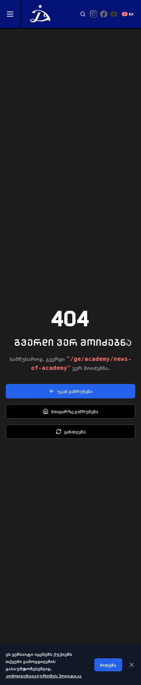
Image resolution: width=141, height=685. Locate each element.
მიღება (108, 665)
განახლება (75, 431)
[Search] (82, 14)
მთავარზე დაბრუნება (74, 411)
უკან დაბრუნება (75, 391)
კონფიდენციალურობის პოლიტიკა (44, 676)
